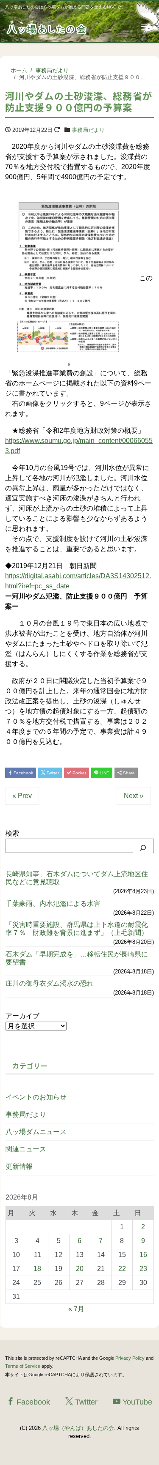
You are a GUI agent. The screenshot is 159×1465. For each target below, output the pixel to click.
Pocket (78, 773)
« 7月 (76, 1308)
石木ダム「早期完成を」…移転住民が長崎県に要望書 (77, 958)
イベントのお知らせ (36, 1097)
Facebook (22, 773)
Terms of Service (22, 1366)
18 (37, 1268)
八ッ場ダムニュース (36, 1131)
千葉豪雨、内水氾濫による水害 (53, 903)
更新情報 (19, 1166)
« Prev (22, 795)
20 (80, 1268)
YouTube (136, 1402)
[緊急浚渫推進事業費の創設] (68, 278)
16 (143, 1254)
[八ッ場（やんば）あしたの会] (47, 27)
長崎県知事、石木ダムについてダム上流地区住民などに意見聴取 (77, 878)
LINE (103, 773)
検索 (12, 833)
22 (122, 1268)
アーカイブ (22, 1015)
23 (143, 1268)
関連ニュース (26, 1149)
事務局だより (88, 130)
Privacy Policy (130, 1358)
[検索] (143, 848)
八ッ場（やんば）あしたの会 (78, 1428)
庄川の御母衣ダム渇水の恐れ (50, 983)
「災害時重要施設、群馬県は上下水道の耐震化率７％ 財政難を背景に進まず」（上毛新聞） (77, 928)
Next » (133, 795)
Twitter (52, 773)
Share (128, 773)
